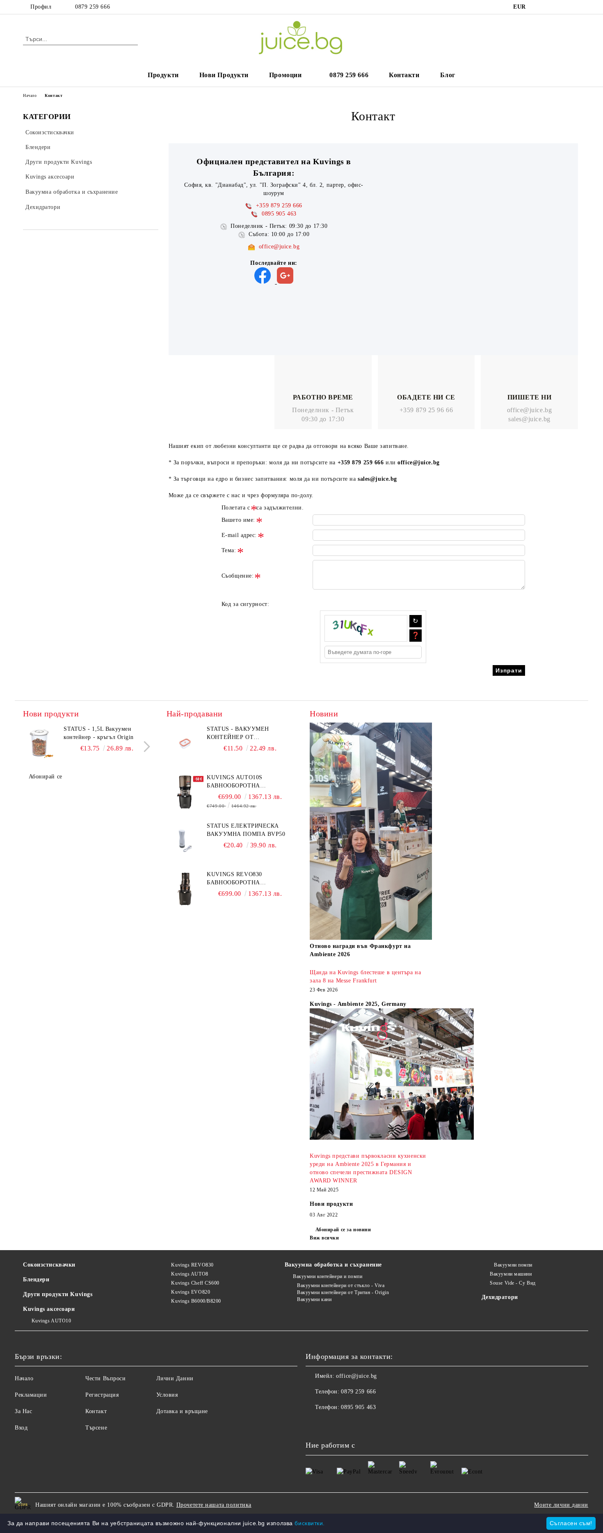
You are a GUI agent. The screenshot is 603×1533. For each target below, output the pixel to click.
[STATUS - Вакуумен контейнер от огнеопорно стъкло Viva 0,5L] (185, 743)
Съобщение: (238, 576)
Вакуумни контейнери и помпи (327, 1276)
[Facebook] (538, 6)
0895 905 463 (358, 1407)
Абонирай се (45, 776)
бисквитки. (310, 1523)
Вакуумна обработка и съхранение (333, 1265)
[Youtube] (348, 1423)
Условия (167, 1395)
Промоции (285, 74)
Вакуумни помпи (513, 1265)
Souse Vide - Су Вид (513, 1283)
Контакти (404, 74)
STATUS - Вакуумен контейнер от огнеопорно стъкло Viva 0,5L (248, 733)
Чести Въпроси (105, 1378)
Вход (21, 1428)
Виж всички (324, 1238)
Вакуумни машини (511, 1274)
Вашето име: (238, 520)
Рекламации (31, 1395)
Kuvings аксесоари (49, 1309)
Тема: (229, 550)
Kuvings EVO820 (190, 1292)
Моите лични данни (561, 1505)
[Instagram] (550, 6)
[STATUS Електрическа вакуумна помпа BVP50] (185, 840)
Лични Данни (175, 1378)
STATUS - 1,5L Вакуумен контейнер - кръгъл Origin (99, 733)
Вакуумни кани (314, 1299)
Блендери (36, 1279)
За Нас (23, 1411)
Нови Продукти (224, 74)
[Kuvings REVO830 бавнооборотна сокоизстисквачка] (185, 888)
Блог (447, 74)
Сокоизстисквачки (49, 1265)
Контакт (96, 1411)
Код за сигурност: (246, 604)
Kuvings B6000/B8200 (196, 1301)
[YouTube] (563, 6)
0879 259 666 (92, 7)
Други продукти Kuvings (57, 1294)
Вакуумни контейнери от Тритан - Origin (343, 1292)
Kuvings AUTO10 (51, 1321)
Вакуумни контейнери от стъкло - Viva (340, 1285)
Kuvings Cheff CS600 (195, 1283)
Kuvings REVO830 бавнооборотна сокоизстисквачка (238, 879)
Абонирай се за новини (343, 1229)
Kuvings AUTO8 (189, 1274)
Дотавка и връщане (182, 1411)
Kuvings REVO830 (192, 1265)
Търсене (96, 1428)
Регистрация (102, 1395)
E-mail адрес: (239, 535)
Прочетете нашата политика (213, 1505)
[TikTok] (575, 6)
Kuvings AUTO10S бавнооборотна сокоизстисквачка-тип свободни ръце (246, 782)
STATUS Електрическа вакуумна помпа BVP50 (246, 830)
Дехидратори (500, 1297)
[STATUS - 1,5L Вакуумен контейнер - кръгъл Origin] (41, 743)
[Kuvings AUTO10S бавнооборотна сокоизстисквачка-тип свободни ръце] (185, 791)
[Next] (144, 746)
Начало (30, 95)
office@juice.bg (279, 246)
